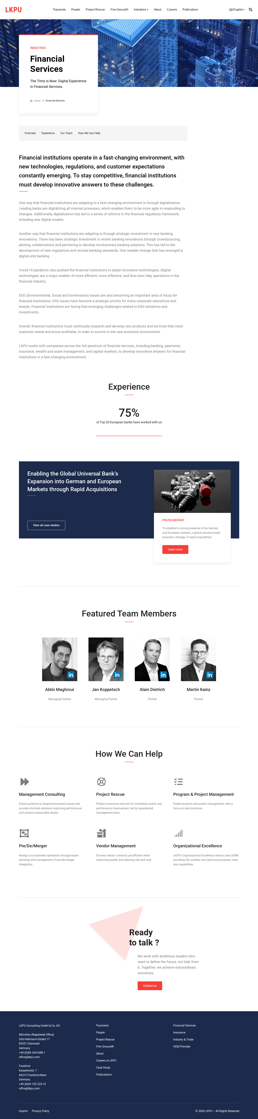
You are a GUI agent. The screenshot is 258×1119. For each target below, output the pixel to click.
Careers (172, 9)
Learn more (175, 549)
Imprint (23, 1111)
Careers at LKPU (106, 1060)
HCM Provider (181, 1046)
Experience (48, 133)
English (238, 9)
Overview (30, 133)
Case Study (103, 1067)
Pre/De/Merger (33, 845)
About (157, 9)
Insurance (179, 1032)
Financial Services (184, 1025)
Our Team (66, 133)
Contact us (150, 985)
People (75, 9)
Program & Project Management (203, 794)
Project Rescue (95, 9)
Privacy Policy (40, 1111)
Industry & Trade (183, 1039)
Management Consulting (42, 794)
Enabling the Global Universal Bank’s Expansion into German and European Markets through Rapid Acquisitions (74, 481)
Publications (190, 9)
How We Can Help (89, 133)
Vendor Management (116, 845)
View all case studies (46, 525)
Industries (140, 9)
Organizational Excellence (197, 845)
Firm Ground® (119, 9)
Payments (59, 9)
